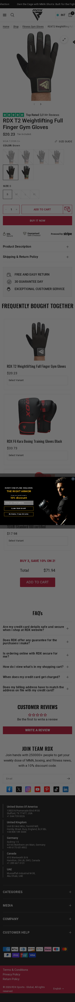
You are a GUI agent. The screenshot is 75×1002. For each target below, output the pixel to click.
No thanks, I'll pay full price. (19, 514)
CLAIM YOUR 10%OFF (18, 508)
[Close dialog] (73, 478)
